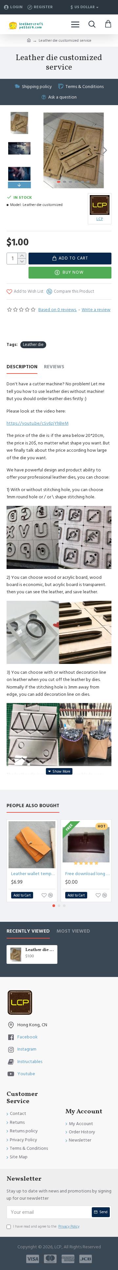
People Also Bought (33, 806)
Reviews (54, 367)
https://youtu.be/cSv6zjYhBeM (38, 423)
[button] (42, 150)
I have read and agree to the (46, 1226)
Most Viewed (73, 931)
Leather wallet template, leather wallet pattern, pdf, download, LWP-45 (33, 874)
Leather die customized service (40, 950)
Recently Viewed (28, 931)
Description (22, 367)
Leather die (33, 345)
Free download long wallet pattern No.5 (87, 874)
